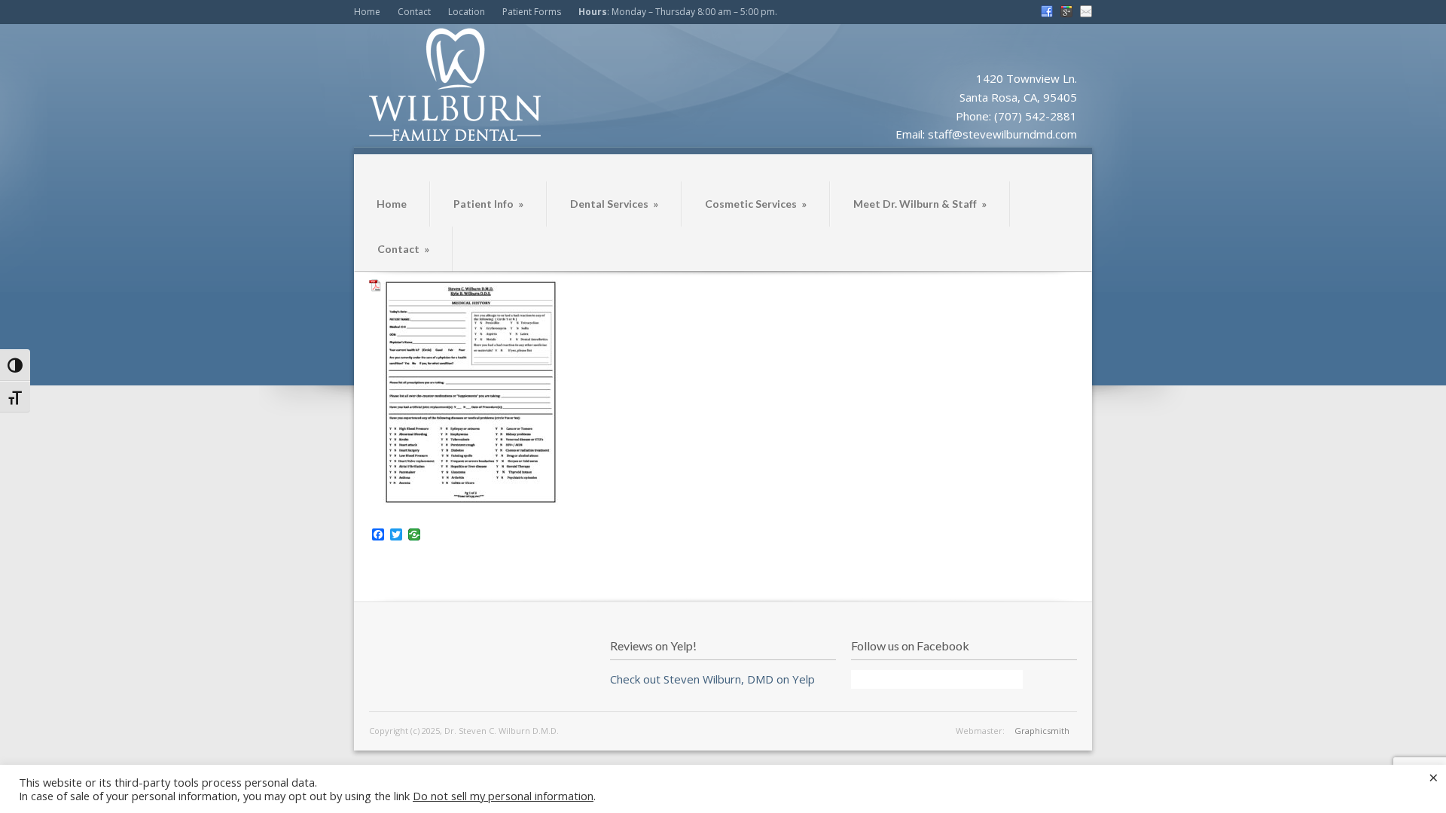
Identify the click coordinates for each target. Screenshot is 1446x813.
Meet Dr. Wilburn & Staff (920, 203)
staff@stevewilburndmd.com (1002, 134)
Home (367, 11)
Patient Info (488, 203)
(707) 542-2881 (1035, 115)
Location (466, 11)
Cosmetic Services (756, 203)
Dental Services (614, 203)
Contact (414, 11)
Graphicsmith (1041, 730)
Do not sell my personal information (503, 795)
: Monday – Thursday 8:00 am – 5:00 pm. (677, 11)
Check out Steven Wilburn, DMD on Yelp (712, 679)
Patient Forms (531, 11)
